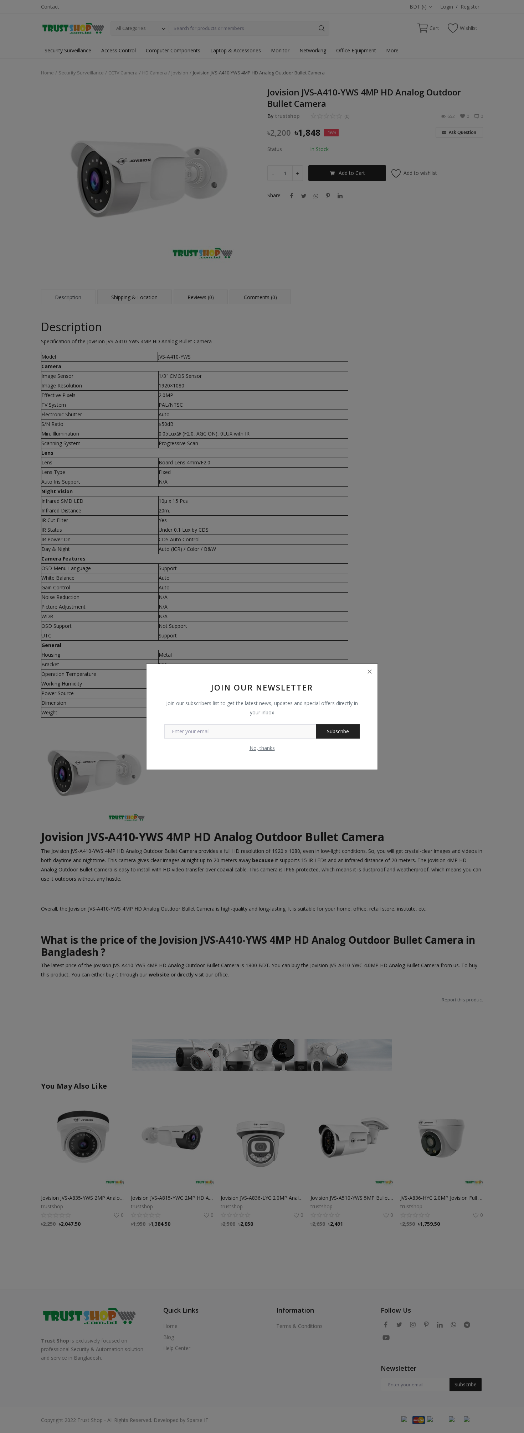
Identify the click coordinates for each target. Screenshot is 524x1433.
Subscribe (338, 731)
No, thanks (262, 748)
